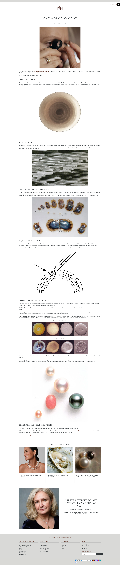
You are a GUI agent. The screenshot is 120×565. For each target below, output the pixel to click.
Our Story (42, 544)
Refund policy (22, 552)
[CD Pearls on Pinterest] (89, 548)
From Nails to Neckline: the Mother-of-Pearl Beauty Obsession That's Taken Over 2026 (87, 477)
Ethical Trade (63, 545)
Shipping (21, 549)
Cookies (62, 546)
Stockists (21, 548)
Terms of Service (22, 551)
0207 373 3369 (86, 545)
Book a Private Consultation (25, 545)
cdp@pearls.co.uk (88, 544)
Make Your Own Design (24, 546)
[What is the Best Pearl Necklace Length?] (32, 460)
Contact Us (21, 544)
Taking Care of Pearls (44, 548)
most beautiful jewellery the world (41, 71)
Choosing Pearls (43, 545)
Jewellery (37, 13)
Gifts (59, 13)
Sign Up (99, 554)
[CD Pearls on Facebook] (84, 548)
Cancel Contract (22, 554)
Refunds (62, 544)
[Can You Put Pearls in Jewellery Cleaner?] (60, 460)
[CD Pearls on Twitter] (91, 548)
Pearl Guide (70, 13)
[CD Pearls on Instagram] (86, 548)
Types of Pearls (43, 546)
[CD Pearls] (60, 8)
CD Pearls (24, 560)
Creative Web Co (39, 560)
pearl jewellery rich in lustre (80, 430)
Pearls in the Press (44, 549)
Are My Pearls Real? (44, 551)
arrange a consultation (33, 435)
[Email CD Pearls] (82, 548)
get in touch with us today (55, 435)
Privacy (62, 548)
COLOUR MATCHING (60, 1)
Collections (49, 13)
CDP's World (82, 13)
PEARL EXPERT (49, 1)
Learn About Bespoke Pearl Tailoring (81, 516)
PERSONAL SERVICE (72, 1)
